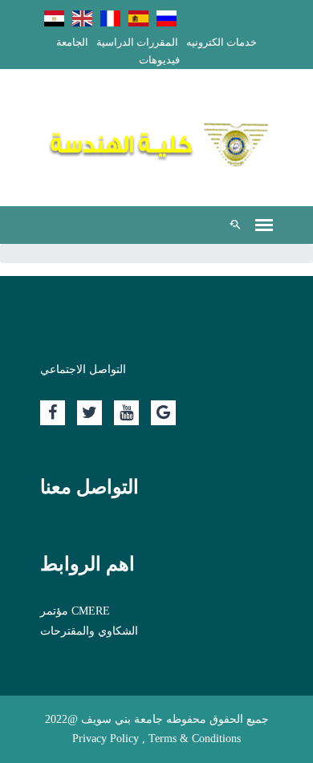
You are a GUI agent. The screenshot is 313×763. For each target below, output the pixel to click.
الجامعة (72, 42)
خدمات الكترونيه (221, 42)
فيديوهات (159, 60)
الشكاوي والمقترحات (89, 631)
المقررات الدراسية (137, 42)
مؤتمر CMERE (75, 611)
